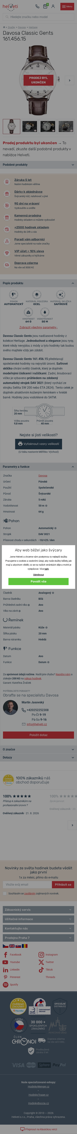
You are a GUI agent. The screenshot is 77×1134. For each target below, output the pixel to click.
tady (46, 569)
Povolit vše (38, 581)
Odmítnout (38, 574)
